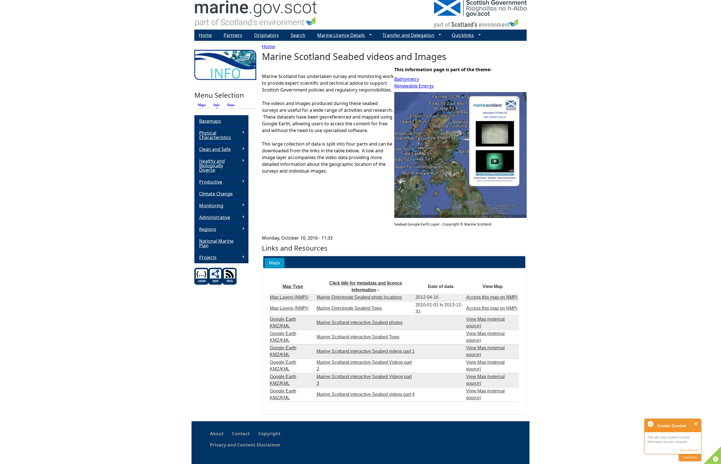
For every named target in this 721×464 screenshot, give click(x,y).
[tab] (274, 263)
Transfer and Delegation (406, 35)
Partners (233, 35)
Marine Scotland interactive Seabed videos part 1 (366, 351)
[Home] (256, 15)
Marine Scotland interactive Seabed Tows (358, 336)
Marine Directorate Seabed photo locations (359, 297)
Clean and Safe (212, 149)
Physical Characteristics (212, 135)
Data (230, 105)
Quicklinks (460, 35)
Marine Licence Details (339, 35)
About (217, 433)
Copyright (269, 433)
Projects (205, 257)
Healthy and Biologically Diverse (209, 165)
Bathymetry (406, 79)
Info (217, 105)
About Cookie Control (650, 424)
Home (268, 46)
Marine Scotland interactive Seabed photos (359, 322)
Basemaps (210, 121)
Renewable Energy (414, 86)
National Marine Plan (216, 243)
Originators (266, 35)
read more (690, 457)
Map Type (292, 286)
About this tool (688, 450)
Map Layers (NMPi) (289, 297)
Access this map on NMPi (491, 297)
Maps (202, 105)
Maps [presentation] (274, 262)
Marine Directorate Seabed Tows (349, 308)
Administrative (212, 217)
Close (696, 424)
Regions (205, 229)
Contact (241, 433)
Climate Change (216, 194)
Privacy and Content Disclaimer (245, 445)
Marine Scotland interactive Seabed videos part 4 (366, 394)
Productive (208, 182)
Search (298, 35)
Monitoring (208, 205)
